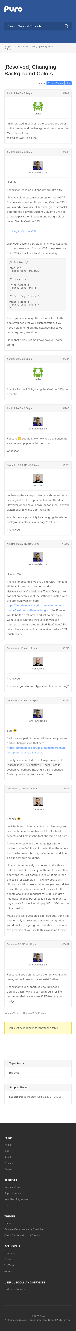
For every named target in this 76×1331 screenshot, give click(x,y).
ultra (68, 83)
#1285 (66, 408)
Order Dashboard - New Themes (22, 1235)
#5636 (65, 788)
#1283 (66, 152)
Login (7, 1205)
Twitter (8, 1259)
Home (7, 1144)
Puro (42, 1316)
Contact (8, 1163)
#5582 (65, 544)
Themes (8, 1223)
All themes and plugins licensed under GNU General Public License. (38, 1320)
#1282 (66, 93)
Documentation (12, 1187)
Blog (6, 1150)
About (7, 1157)
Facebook (9, 1253)
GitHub (8, 1271)
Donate (8, 1169)
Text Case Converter (15, 1289)
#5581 (66, 465)
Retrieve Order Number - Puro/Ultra (23, 1229)
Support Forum (12, 1193)
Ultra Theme (21, 46)
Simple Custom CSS (24, 231)
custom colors (55, 83)
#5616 (66, 700)
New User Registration (16, 1199)
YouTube (9, 1265)
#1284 (66, 359)
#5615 (66, 648)
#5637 (65, 944)
